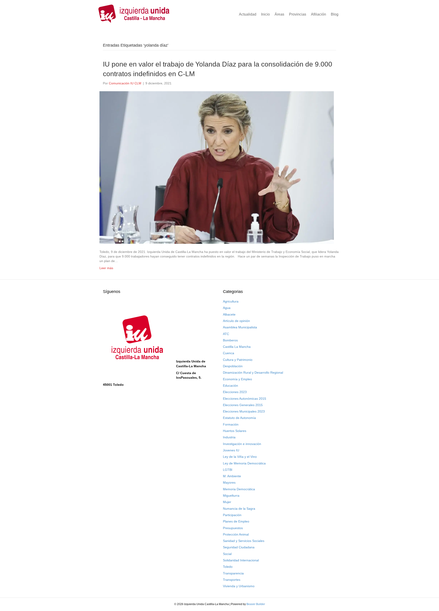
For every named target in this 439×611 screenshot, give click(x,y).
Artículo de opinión (236, 321)
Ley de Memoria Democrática (244, 463)
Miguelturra (231, 495)
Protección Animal (236, 534)
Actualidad (247, 14)
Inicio (265, 14)
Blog (334, 14)
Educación (230, 385)
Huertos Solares (234, 431)
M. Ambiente (232, 476)
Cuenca (228, 353)
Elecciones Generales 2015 (243, 405)
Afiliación (318, 14)
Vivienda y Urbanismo (238, 586)
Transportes (231, 580)
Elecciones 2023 (235, 392)
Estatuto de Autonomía (239, 418)
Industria (229, 437)
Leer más (106, 268)
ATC (226, 334)
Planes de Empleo (236, 521)
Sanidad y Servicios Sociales (243, 541)
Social (227, 554)
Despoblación (233, 366)
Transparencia (233, 573)
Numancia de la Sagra (239, 508)
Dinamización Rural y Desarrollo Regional (253, 372)
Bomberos (230, 340)
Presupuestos (233, 528)
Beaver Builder (255, 604)
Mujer (227, 502)
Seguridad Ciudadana (238, 547)
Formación (230, 424)
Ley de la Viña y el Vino (240, 456)
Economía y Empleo (237, 379)
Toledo (228, 566)
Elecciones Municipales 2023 (244, 411)
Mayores (229, 482)
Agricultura (230, 301)
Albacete (229, 314)
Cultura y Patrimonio (237, 360)
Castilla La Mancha (237, 346)
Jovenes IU (231, 450)
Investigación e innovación (242, 444)
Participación (232, 515)
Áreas (279, 14)
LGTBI (227, 470)
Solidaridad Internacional (241, 560)
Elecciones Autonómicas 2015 (244, 398)
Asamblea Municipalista (240, 327)
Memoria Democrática (239, 489)
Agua (226, 308)
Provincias (297, 14)
